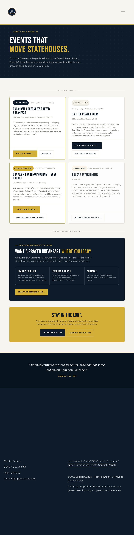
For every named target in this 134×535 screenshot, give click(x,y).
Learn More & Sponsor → (86, 146)
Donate (112, 465)
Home (71, 461)
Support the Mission (80, 333)
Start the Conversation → (31, 292)
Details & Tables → (25, 154)
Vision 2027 (89, 461)
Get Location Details (86, 154)
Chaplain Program (106, 461)
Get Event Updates (52, 333)
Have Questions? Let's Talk (30, 218)
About (78, 461)
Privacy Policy (75, 480)
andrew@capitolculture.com (19, 478)
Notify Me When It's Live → (88, 218)
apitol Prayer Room (78, 465)
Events (93, 465)
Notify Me (46, 154)
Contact (102, 465)
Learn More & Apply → (26, 209)
